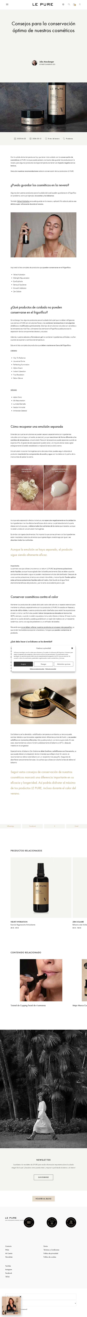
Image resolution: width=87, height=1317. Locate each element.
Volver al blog (44, 1198)
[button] (72, 648)
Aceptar (23, 664)
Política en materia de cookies (37, 669)
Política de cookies (50, 1257)
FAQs (7, 1250)
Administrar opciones (63, 664)
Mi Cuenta (8, 1253)
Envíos (46, 1246)
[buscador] (63, 4)
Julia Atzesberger (46, 61)
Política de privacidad (50, 669)
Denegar (43, 664)
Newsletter (9, 1257)
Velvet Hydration (23, 201)
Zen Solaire (78, 922)
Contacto (8, 1246)
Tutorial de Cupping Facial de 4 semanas (28, 1005)
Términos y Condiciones (51, 1250)
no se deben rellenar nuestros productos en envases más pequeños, (46, 627)
